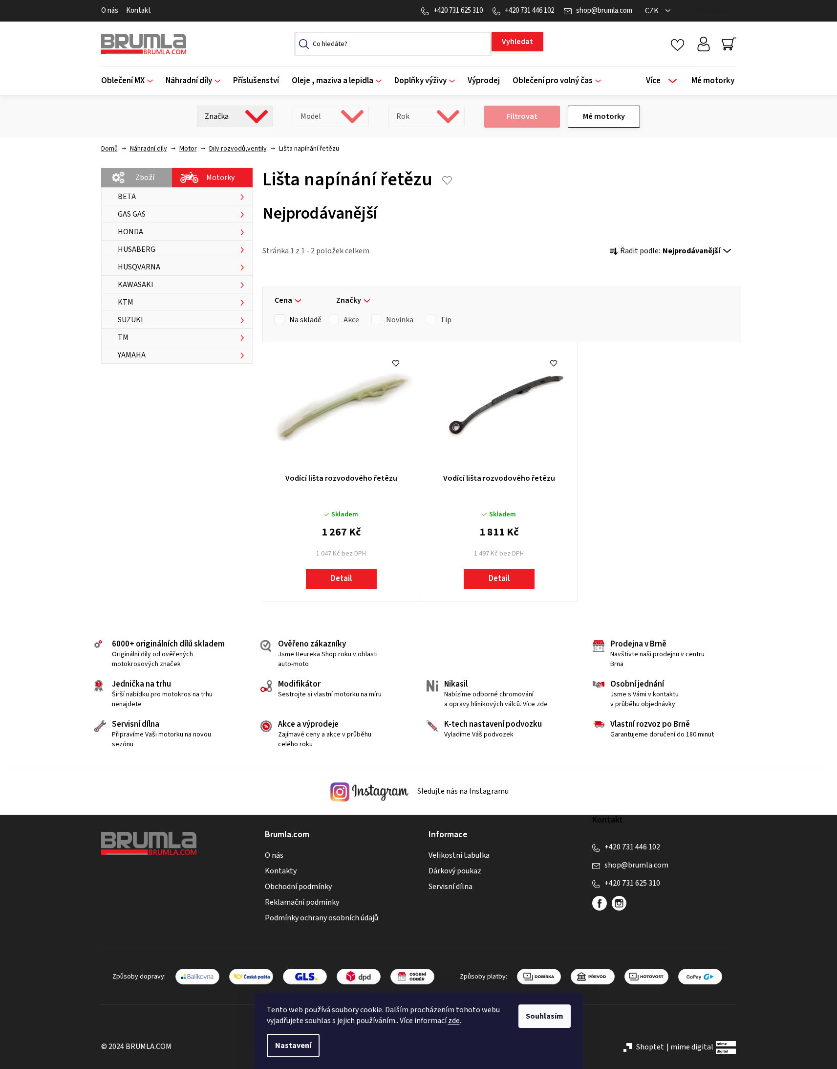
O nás (109, 10)
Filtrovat (522, 116)
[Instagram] (619, 903)
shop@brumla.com (604, 10)
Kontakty (281, 871)
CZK (652, 10)
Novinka (399, 319)
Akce (351, 319)
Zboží (144, 177)
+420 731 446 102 (529, 10)
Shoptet (650, 1047)
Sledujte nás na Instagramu (462, 791)
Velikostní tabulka (459, 855)
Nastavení (293, 1045)
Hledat (517, 41)
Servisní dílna (450, 886)
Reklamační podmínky (302, 902)
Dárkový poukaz (455, 871)
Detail (341, 578)
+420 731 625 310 (458, 10)
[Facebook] (599, 903)
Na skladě (305, 319)
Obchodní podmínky (298, 886)
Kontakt (138, 10)
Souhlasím (544, 1016)
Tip (445, 319)
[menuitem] (130, 81)
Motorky (220, 177)
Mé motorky (604, 116)
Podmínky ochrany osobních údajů (321, 918)
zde (454, 1020)
